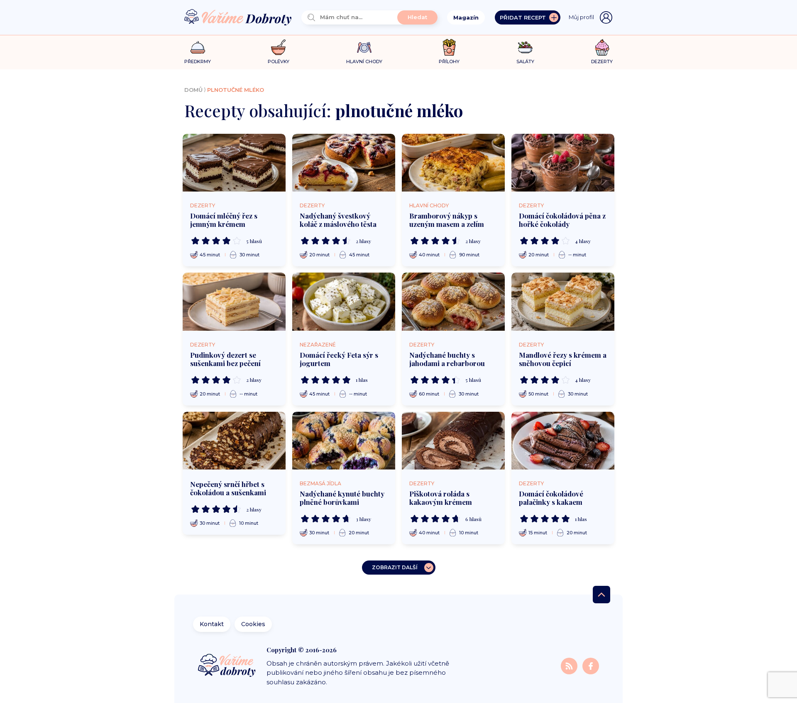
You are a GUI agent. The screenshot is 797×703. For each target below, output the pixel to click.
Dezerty (202, 205)
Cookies (253, 624)
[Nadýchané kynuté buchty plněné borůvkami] (343, 441)
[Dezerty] (602, 47)
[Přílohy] (449, 47)
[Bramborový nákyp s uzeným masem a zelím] (453, 163)
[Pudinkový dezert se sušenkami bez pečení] (234, 302)
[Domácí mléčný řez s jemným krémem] (234, 163)
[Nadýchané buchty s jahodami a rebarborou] (453, 302)
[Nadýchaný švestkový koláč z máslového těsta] (343, 163)
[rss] (569, 665)
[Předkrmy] (198, 47)
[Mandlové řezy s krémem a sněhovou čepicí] (562, 302)
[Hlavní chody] (364, 47)
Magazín (466, 17)
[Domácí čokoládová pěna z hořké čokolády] (562, 163)
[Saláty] (525, 47)
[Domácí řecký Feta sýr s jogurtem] (343, 302)
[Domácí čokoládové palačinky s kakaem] (562, 441)
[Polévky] (278, 47)
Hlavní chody (429, 205)
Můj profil (581, 17)
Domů (193, 89)
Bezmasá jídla (320, 483)
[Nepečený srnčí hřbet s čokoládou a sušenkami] (234, 441)
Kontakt (212, 624)
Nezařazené (318, 345)
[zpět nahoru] (601, 594)
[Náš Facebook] (590, 665)
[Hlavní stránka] (237, 17)
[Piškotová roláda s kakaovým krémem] (453, 441)
